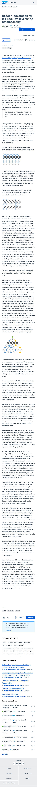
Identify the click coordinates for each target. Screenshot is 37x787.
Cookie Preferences (9, 783)
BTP (16, 651)
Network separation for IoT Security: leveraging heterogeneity (17, 18)
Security (18, 610)
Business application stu (8, 654)
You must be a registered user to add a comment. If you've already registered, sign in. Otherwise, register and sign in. (17, 625)
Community (12, 2)
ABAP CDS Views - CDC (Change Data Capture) (19, 642)
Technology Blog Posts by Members (14, 669)
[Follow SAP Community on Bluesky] (17, 763)
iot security (10, 610)
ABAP (4, 642)
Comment (8, 630)
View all (4, 754)
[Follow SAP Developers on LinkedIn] (23, 763)
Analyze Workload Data (26, 648)
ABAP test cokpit (18, 645)
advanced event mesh (8, 648)
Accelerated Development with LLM (13, 688)
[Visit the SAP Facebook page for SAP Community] (14, 763)
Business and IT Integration (26, 651)
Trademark (9, 778)
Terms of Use (27, 768)
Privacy (9, 768)
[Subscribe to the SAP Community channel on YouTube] (20, 763)
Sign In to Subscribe (27, 30)
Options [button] (20, 33)
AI (17, 648)
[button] (3, 40)
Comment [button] (30, 617)
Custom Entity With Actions (10, 694)
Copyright (9, 773)
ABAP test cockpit (7, 645)
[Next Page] (20, 656)
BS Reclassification (7, 651)
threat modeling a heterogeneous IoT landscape (16, 58)
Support (27, 778)
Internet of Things (7, 48)
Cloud (4, 610)
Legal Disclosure (27, 773)
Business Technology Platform (25, 654)
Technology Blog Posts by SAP (11, 6)
